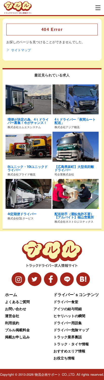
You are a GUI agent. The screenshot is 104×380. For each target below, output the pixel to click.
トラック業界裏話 (68, 336)
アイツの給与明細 (68, 308)
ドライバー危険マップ (71, 329)
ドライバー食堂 (66, 301)
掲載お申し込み (17, 336)
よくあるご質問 (17, 301)
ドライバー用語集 (68, 322)
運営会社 (12, 315)
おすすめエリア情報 (69, 350)
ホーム (11, 294)
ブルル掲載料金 (17, 329)
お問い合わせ (15, 308)
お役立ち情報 (64, 357)
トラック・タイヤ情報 (71, 343)
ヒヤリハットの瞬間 (69, 315)
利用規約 (12, 322)
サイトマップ (21, 50)
